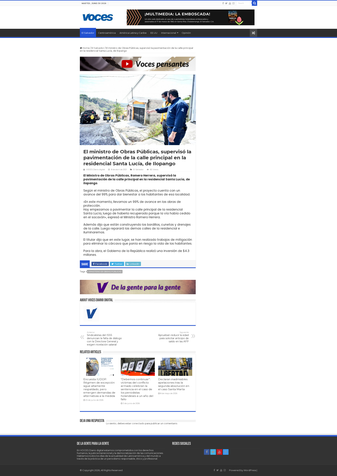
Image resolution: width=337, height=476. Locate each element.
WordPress (250, 470)
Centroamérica (107, 32)
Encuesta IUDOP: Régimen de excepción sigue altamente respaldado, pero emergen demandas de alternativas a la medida (99, 388)
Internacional (168, 32)
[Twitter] (226, 3)
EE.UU (153, 32)
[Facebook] (223, 3)
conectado (138, 423)
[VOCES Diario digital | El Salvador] (97, 16)
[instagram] (233, 3)
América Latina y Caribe (133, 32)
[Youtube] (230, 3)
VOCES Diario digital (95, 169)
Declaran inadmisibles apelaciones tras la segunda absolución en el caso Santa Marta (173, 384)
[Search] (254, 3)
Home (86, 47)
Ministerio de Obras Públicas (105, 271)
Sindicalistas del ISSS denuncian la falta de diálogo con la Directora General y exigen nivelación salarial (104, 338)
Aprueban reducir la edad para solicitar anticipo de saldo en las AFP (173, 337)
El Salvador (88, 32)
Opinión (186, 32)
